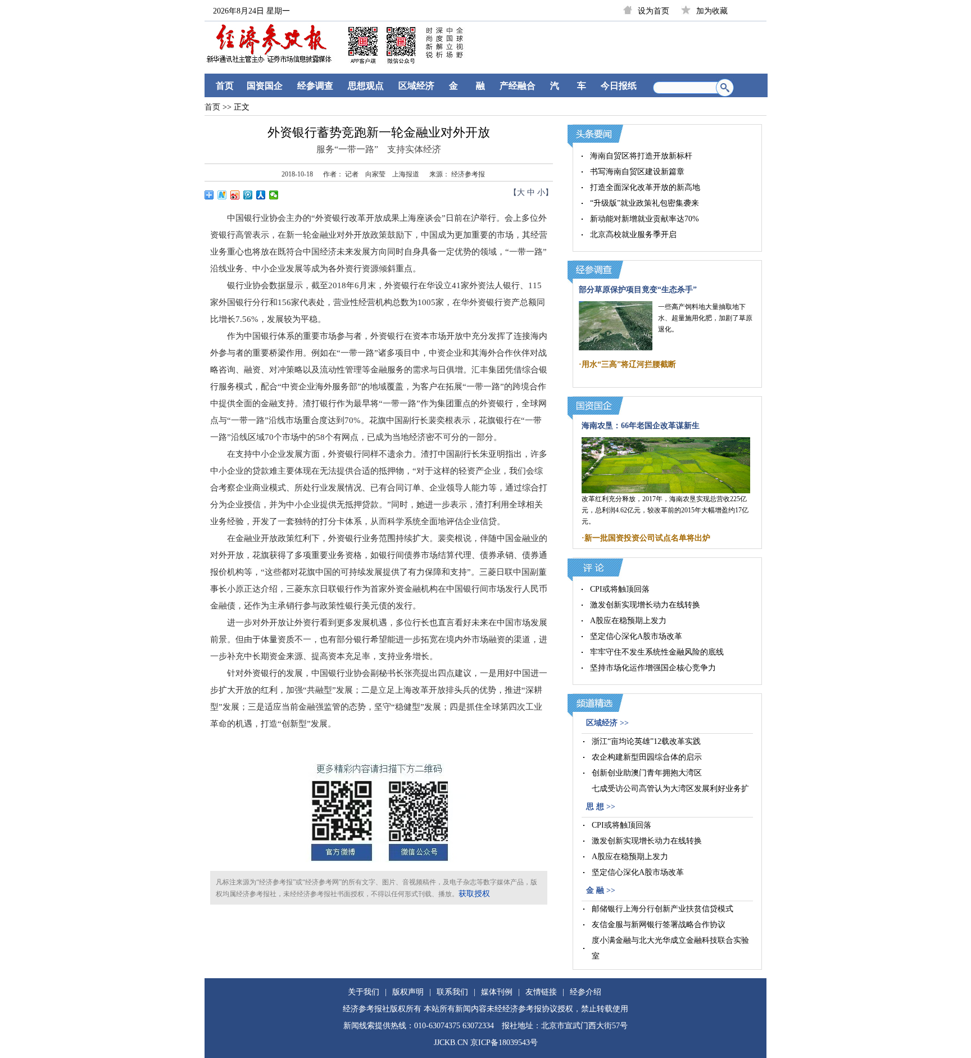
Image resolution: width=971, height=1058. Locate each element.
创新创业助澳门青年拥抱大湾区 (647, 773)
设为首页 (653, 11)
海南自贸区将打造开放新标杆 (641, 156)
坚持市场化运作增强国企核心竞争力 (653, 668)
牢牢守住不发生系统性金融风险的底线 (657, 652)
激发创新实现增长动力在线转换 (645, 605)
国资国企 (265, 85)
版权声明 (408, 992)
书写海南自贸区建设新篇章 (637, 171)
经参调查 (315, 85)
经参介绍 (585, 992)
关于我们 (363, 992)
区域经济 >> (607, 723)
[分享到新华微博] (222, 194)
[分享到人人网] (261, 194)
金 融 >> (600, 890)
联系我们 (452, 992)
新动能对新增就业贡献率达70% (644, 219)
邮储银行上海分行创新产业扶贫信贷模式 (662, 909)
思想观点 (366, 85)
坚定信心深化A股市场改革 (636, 636)
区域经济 (416, 85)
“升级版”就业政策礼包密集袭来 (644, 203)
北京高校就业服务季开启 (633, 234)
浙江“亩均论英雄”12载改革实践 (646, 741)
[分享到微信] (274, 194)
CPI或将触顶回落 (620, 589)
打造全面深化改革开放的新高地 (645, 187)
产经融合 (518, 85)
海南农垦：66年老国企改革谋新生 (641, 425)
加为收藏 (712, 11)
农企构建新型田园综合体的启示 (647, 757)
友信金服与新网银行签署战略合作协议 (658, 924)
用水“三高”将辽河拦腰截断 (629, 364)
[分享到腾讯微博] (248, 194)
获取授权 (474, 893)
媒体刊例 (496, 992)
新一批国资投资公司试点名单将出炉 (647, 538)
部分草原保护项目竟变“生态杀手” (638, 289)
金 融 (467, 85)
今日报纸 (619, 85)
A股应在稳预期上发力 (628, 620)
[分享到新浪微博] (235, 194)
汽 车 (568, 85)
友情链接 (541, 992)
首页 (225, 85)
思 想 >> (600, 806)
